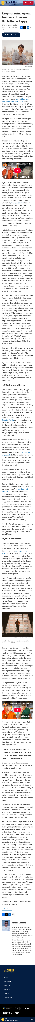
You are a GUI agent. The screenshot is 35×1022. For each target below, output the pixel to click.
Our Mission (7, 981)
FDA (28, 440)
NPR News (7, 909)
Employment (7, 985)
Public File (7, 993)
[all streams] (32, 1019)
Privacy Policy (8, 997)
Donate (29, 3)
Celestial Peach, (8, 420)
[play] (3, 1020)
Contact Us (7, 989)
